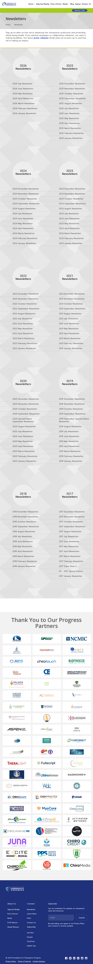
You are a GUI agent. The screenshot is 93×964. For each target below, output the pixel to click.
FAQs (29, 918)
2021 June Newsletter (69, 323)
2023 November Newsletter (72, 193)
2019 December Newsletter (72, 399)
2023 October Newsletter (71, 198)
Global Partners (13, 927)
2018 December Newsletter (25, 511)
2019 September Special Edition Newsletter (74, 420)
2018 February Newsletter (24, 561)
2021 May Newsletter (69, 328)
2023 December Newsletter (72, 189)
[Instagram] (82, 958)
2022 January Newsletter (24, 348)
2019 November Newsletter (72, 404)
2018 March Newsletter (23, 556)
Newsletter (31, 909)
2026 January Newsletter (24, 113)
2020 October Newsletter (24, 409)
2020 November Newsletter (25, 404)
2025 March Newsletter (70, 128)
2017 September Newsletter (72, 526)
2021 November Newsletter (72, 299)
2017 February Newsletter (71, 561)
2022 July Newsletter (22, 318)
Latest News (31, 914)
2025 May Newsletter (69, 118)
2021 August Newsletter (70, 313)
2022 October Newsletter (24, 304)
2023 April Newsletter (69, 228)
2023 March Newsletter (70, 233)
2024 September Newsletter (26, 203)
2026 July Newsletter (22, 83)
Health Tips (31, 946)
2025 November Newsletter (72, 88)
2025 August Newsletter (70, 103)
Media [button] (65, 4)
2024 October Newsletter (24, 198)
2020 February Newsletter (25, 456)
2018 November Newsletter (25, 516)
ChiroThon (31, 941)
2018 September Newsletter (25, 526)
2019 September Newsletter (72, 414)
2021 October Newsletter (71, 304)
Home (8, 25)
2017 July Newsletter (68, 536)
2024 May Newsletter (22, 223)
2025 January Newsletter (71, 138)
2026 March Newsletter (23, 103)
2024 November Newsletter (25, 193)
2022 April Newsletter (22, 333)
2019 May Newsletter (69, 441)
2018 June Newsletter (22, 541)
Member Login (80, 10)
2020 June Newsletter (22, 436)
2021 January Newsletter (70, 348)
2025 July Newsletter (69, 108)
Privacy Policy (11, 961)
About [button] (30, 4)
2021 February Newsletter (71, 343)
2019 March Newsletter (70, 451)
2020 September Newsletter (26, 414)
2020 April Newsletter (23, 446)
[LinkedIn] (74, 958)
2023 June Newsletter (69, 218)
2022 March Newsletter (23, 338)
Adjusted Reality (42, 4)
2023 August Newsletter (70, 208)
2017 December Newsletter (72, 511)
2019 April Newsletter (69, 446)
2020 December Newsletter (25, 399)
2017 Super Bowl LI (68, 566)
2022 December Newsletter (25, 294)
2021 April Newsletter (69, 333)
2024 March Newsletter (23, 233)
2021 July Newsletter (68, 318)
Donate (85, 4)
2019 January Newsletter (70, 461)
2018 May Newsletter (22, 546)
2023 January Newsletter (71, 243)
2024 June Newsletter (22, 218)
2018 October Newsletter (24, 521)
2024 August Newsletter (24, 208)
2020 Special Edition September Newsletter (23, 420)
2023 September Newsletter (72, 203)
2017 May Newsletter (69, 546)
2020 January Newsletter (24, 461)
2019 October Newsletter (71, 409)
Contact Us (31, 922)
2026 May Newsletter (22, 93)
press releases (41, 37)
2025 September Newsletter (72, 98)
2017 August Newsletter (70, 531)
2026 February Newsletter (25, 108)
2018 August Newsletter (23, 531)
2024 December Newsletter (25, 189)
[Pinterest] (78, 958)
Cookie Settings (39, 961)
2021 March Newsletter (70, 338)
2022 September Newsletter (25, 308)
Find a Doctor (56, 4)
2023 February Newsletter (71, 238)
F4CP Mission (12, 922)
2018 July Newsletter (22, 536)
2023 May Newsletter (69, 223)
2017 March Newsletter (70, 556)
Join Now (30, 933)
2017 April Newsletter (69, 551)
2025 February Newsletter (71, 133)
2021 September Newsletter (72, 308)
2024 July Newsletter (22, 213)
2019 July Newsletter (69, 431)
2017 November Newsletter (72, 516)
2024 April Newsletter (22, 228)
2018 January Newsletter (24, 566)
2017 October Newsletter (71, 521)
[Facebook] (66, 958)
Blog (72, 4)
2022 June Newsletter (22, 323)
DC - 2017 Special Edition (71, 571)
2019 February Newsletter (71, 456)
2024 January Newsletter (24, 243)
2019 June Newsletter (69, 436)
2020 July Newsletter (22, 431)
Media (9, 918)
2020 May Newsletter (22, 441)
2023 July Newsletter (69, 213)
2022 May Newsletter (22, 328)
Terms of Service (24, 961)
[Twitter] (70, 958)
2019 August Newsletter (70, 426)
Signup (78, 4)
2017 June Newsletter (69, 541)
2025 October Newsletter (71, 93)
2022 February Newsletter (24, 343)
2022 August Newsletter (24, 313)
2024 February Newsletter (25, 238)
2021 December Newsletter (72, 294)
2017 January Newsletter (70, 576)
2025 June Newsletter (69, 113)
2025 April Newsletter (69, 123)
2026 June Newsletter (22, 88)
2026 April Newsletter (22, 98)
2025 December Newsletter (72, 83)
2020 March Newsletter (23, 451)
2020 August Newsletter (24, 426)
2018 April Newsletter (22, 551)
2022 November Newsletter (25, 299)
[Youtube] (86, 958)
